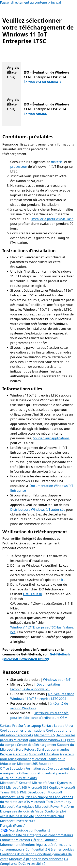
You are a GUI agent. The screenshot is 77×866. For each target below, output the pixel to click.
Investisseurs (25, 821)
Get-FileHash (32, 594)
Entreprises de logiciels (17, 811)
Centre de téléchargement (36, 744)
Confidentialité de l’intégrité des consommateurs (36, 835)
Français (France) (12, 825)
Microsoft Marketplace (17, 806)
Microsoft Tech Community (51, 802)
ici (62, 580)
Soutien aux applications (51, 438)
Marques (16, 859)
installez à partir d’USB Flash (52, 219)
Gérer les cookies (61, 849)
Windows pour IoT (56, 679)
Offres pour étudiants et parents (43, 773)
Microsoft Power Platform (54, 806)
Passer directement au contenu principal (30, 2)
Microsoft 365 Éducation (35, 764)
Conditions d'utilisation (17, 854)
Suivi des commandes (53, 749)
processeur (18, 166)
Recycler (6, 754)
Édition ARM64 (35, 114)
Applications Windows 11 (47, 740)
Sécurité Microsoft (33, 783)
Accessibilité (36, 863)
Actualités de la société (17, 816)
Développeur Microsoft (44, 792)
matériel (57, 162)
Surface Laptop (29, 725)
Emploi (60, 811)
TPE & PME (18, 792)
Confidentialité (36, 849)
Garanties (20, 754)
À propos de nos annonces (43, 859)
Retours (30, 749)
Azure (52, 783)
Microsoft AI (9, 783)
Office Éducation (12, 768)
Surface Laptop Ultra (57, 725)
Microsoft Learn (12, 797)
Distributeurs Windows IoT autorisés (37, 509)
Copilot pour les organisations (22, 730)
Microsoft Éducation (44, 754)
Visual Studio (45, 811)
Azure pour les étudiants (18, 778)
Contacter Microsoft (15, 840)
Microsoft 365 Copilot (44, 787)
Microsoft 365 (44, 735)
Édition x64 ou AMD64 (41, 82)
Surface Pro (9, 725)
